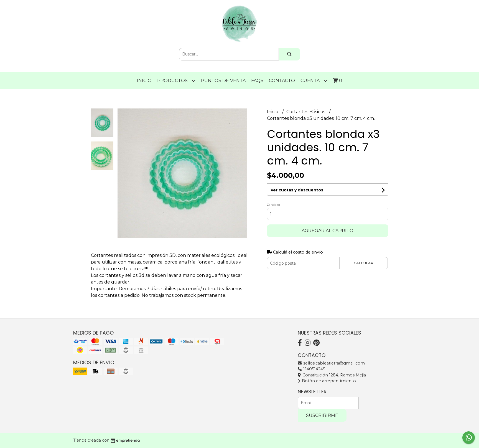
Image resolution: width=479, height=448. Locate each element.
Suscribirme (322, 415)
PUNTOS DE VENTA (223, 80)
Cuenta (310, 80)
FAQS (257, 80)
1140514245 (313, 368)
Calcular (363, 263)
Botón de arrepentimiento (328, 380)
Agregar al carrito (327, 230)
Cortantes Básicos (306, 111)
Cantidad (273, 205)
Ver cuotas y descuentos (297, 190)
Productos (173, 80)
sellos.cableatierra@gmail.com (333, 363)
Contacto (282, 80)
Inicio (144, 80)
